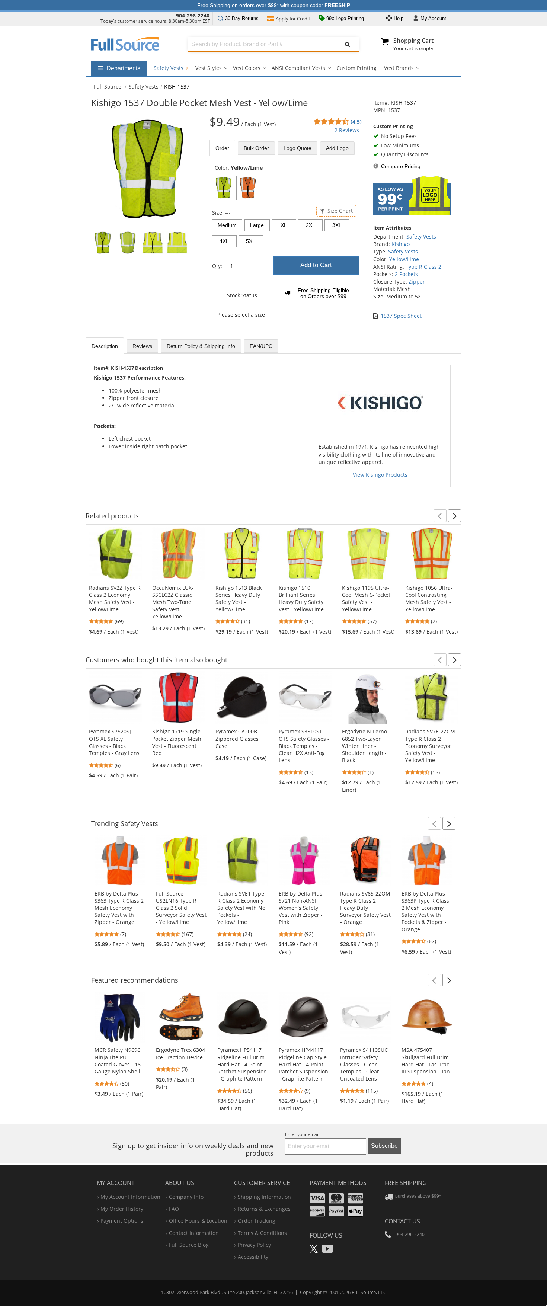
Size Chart (339, 210)
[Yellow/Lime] (223, 188)
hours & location (198, 1220)
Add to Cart (316, 265)
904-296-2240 (192, 15)
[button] (440, 515)
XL (284, 225)
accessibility (253, 1256)
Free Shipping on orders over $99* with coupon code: (273, 5)
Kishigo (400, 243)
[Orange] (247, 188)
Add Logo (337, 148)
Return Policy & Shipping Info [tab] (201, 346)
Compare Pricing (400, 166)
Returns (242, 18)
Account (433, 18)
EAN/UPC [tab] (261, 346)
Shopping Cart (413, 40)
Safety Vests (169, 67)
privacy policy (254, 1244)
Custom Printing (356, 67)
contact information (194, 1232)
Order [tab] (222, 148)
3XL (337, 225)
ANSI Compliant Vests (298, 67)
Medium (227, 225)
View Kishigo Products (380, 474)
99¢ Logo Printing (344, 18)
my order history (121, 1208)
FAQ (174, 1208)
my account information (130, 1196)
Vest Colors (246, 67)
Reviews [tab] (142, 346)
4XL (224, 241)
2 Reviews (347, 130)
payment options (121, 1220)
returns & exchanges (264, 1208)
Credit (293, 18)
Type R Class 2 (423, 266)
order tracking (256, 1220)
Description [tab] (105, 346)
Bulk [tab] (256, 148)
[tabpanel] (285, 245)
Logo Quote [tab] (297, 148)
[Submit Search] (347, 44)
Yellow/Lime (404, 259)
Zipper (417, 281)
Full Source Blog (189, 1244)
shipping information (264, 1196)
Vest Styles (208, 67)
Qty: (217, 265)
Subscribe (384, 1146)
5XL (250, 241)
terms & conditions (262, 1232)
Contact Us (402, 1221)
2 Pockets (406, 274)
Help (397, 18)
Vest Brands (399, 67)
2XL (310, 225)
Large (257, 225)
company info (186, 1196)
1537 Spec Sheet (401, 315)
